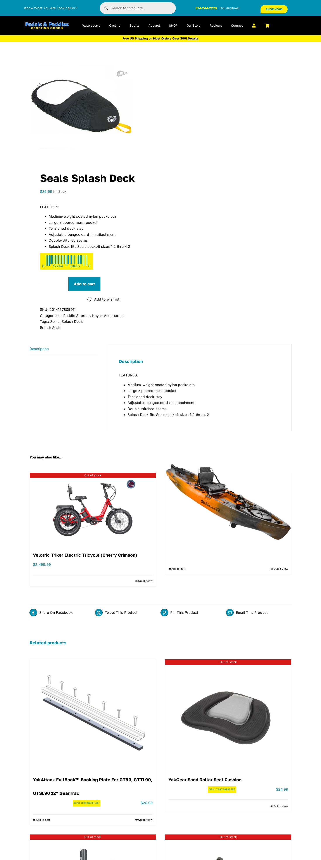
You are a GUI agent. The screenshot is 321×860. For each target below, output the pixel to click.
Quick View (145, 581)
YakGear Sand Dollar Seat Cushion (205, 779)
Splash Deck (72, 321)
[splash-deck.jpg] (92, 107)
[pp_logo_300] (47, 24)
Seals (54, 321)
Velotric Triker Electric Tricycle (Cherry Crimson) (85, 554)
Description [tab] (39, 349)
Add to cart (84, 283)
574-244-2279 (206, 8)
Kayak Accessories (108, 315)
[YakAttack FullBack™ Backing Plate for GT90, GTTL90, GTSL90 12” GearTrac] (93, 713)
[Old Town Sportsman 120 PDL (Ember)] (228, 502)
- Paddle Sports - (75, 315)
